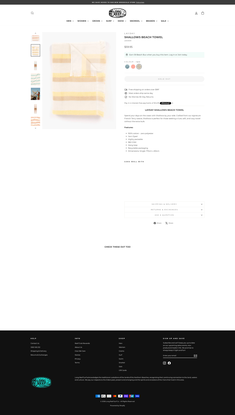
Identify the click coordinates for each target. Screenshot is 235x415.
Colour (132, 62)
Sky (127, 66)
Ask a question (164, 215)
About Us (78, 347)
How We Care (80, 351)
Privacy (78, 359)
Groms (96, 21)
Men (69, 21)
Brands (150, 21)
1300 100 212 (35, 347)
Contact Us (35, 343)
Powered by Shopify (117, 405)
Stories (77, 355)
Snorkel (135, 21)
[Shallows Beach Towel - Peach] (129, 194)
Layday (129, 33)
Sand (139, 66)
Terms (77, 363)
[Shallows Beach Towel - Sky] (126, 194)
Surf (109, 21)
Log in (172, 55)
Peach (133, 66)
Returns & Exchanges (164, 210)
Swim (121, 21)
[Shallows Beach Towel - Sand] (132, 194)
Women (82, 21)
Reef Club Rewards (82, 343)
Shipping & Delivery (164, 204)
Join (179, 55)
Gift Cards (123, 370)
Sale (164, 21)
